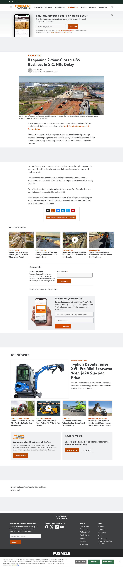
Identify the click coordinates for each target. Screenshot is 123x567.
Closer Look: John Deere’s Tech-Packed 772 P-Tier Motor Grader (48, 423)
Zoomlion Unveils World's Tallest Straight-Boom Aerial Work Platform (73, 423)
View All (87, 450)
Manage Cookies (80, 561)
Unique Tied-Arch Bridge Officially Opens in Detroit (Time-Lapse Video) (19, 254)
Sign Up (15, 542)
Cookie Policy (15, 565)
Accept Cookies (107, 561)
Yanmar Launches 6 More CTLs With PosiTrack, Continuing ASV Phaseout (22, 423)
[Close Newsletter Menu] (112, 15)
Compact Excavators (79, 360)
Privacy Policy (54, 32)
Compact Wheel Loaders (97, 418)
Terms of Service (64, 32)
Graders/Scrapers (44, 418)
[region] (61, 562)
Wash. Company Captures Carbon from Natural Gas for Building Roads (100, 254)
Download (72, 450)
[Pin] (73, 210)
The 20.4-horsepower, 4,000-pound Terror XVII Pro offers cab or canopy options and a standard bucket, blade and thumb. (91, 385)
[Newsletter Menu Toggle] (112, 7)
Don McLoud (37, 69)
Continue (64, 281)
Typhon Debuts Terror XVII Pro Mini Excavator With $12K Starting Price (91, 371)
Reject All (94, 561)
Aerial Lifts (66, 418)
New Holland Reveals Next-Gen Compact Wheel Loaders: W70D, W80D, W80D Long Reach (99, 423)
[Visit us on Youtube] (62, 527)
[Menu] (11, 7)
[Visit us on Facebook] (46, 527)
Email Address (62, 271)
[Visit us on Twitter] (52, 527)
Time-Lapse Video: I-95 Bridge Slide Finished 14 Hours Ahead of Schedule (74, 254)
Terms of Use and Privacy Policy (65, 30)
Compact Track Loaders (20, 418)
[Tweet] (68, 210)
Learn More (20, 455)
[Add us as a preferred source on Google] (53, 210)
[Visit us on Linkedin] (57, 527)
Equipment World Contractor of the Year (32, 442)
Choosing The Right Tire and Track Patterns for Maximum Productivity (87, 443)
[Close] (120, 561)
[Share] (58, 210)
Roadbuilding (34, 55)
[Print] (48, 210)
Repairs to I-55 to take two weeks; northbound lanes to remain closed (46, 254)
